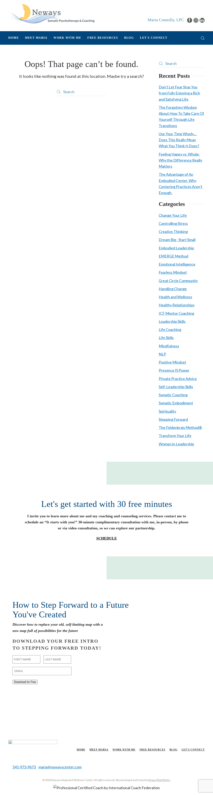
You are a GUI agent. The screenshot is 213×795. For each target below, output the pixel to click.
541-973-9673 (24, 767)
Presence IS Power (174, 370)
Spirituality (167, 411)
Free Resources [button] (102, 37)
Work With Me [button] (67, 37)
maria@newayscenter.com (60, 767)
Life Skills (166, 337)
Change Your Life (173, 215)
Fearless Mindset (173, 272)
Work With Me (124, 749)
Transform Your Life (175, 435)
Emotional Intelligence (177, 264)
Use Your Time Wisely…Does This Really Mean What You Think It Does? (179, 139)
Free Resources (152, 749)
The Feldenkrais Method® (180, 427)
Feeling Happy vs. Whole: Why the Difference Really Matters (180, 160)
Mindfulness (169, 346)
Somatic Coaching (173, 395)
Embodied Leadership (176, 248)
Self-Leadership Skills (176, 386)
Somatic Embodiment (176, 403)
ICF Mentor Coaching (176, 313)
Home (13, 37)
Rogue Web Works (159, 780)
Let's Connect (153, 37)
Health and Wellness (175, 297)
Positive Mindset (172, 362)
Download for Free (25, 682)
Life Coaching (170, 329)
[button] (203, 38)
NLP (162, 354)
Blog (129, 37)
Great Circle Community (178, 280)
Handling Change (173, 288)
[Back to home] (51, 13)
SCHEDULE (106, 538)
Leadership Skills (172, 321)
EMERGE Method (173, 256)
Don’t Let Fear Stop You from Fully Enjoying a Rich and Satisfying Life (179, 93)
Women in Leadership (176, 444)
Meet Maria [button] (36, 37)
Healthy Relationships (176, 305)
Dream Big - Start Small (177, 239)
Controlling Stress (173, 223)
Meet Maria (98, 749)
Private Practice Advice (178, 378)
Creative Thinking (173, 231)
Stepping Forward (173, 419)
